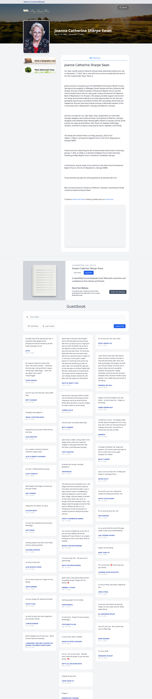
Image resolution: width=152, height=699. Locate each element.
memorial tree (78, 199)
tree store (109, 199)
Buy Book (89, 273)
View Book (77, 273)
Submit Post (119, 326)
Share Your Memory (118, 292)
